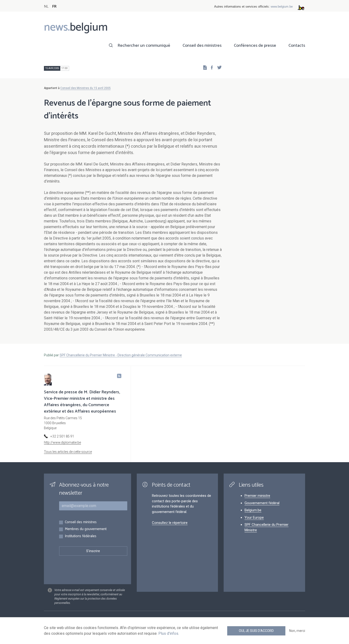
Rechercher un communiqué (144, 45)
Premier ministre (257, 496)
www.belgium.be (282, 6)
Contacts (296, 45)
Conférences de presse (255, 45)
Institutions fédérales (80, 536)
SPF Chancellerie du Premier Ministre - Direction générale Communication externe (121, 355)
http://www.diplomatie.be (62, 442)
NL (46, 6)
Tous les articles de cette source (68, 452)
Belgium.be (253, 510)
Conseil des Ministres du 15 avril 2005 (85, 88)
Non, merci (297, 631)
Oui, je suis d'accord (256, 631)
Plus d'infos (168, 633)
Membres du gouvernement (86, 529)
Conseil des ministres (202, 45)
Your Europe (254, 517)
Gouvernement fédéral (262, 503)
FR (54, 6)
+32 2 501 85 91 (62, 436)
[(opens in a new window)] (210, 67)
